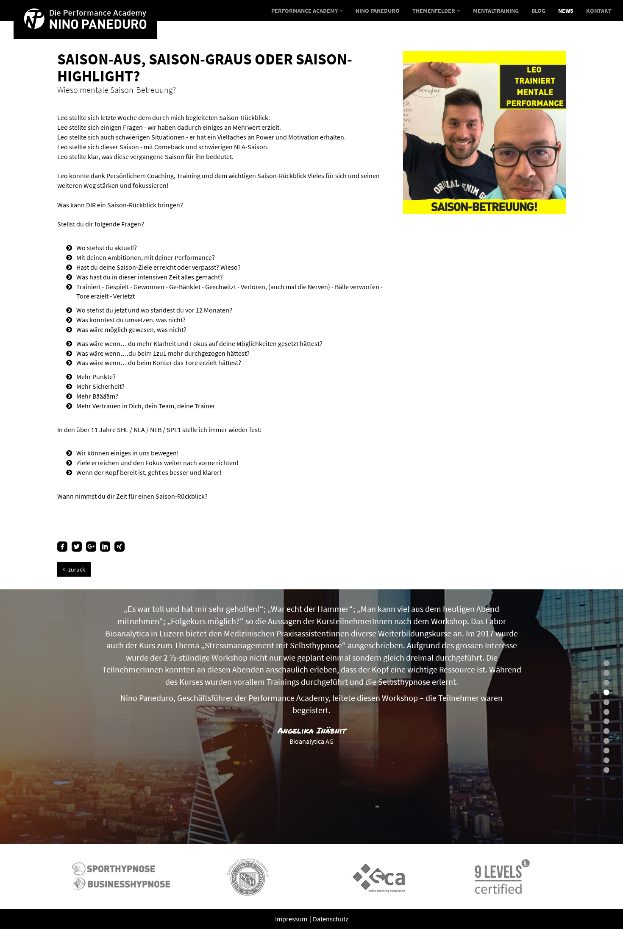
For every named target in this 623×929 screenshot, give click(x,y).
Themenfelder (434, 10)
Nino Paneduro (378, 10)
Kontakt (599, 10)
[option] (120, 876)
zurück (76, 569)
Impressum (292, 919)
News (565, 10)
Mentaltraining (496, 10)
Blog (538, 10)
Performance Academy (305, 10)
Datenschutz (330, 919)
